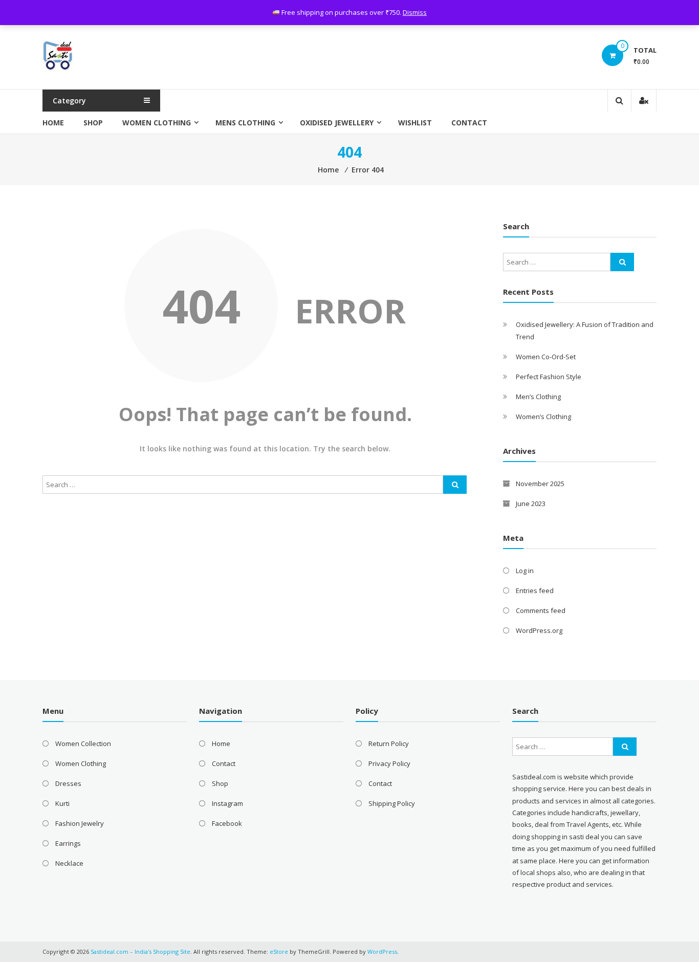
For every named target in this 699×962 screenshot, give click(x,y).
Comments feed (540, 610)
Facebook (227, 823)
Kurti (62, 803)
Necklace (69, 863)
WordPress (382, 951)
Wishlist (415, 122)
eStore (279, 951)
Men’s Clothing (538, 396)
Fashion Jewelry (79, 823)
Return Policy (388, 743)
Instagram (227, 803)
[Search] (455, 484)
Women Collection (83, 743)
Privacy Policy (389, 763)
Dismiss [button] (415, 12)
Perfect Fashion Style (548, 376)
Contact (469, 122)
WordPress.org (539, 630)
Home (53, 122)
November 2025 (540, 483)
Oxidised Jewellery (337, 122)
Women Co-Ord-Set (546, 356)
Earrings (68, 843)
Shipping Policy (391, 803)
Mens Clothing (245, 122)
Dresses (68, 783)
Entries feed (535, 590)
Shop (93, 122)
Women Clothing (156, 122)
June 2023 (530, 503)
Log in (525, 570)
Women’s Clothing (543, 416)
